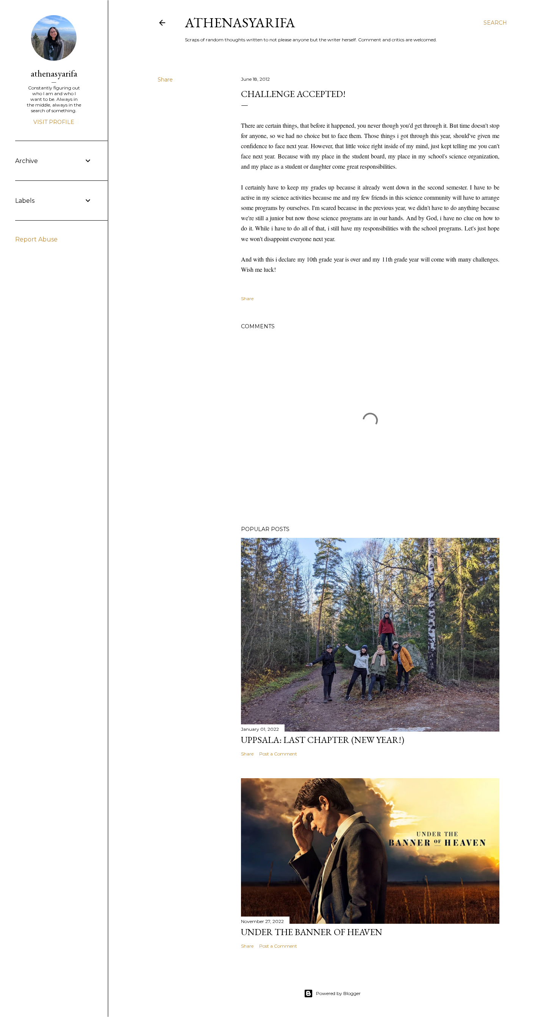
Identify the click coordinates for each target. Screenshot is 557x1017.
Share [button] (165, 79)
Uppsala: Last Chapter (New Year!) (322, 740)
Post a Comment (278, 754)
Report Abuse (36, 239)
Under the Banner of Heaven (311, 932)
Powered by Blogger (338, 993)
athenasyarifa (240, 22)
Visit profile (53, 122)
